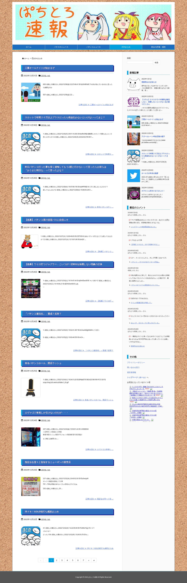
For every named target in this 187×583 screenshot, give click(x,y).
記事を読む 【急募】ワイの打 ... (99, 301)
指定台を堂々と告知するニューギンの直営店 (48, 462)
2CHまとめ (45, 75)
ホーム (26, 58)
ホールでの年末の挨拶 (150, 173)
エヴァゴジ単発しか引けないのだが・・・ (46, 412)
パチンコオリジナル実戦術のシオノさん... (145, 285)
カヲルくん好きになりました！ (153, 191)
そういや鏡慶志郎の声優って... (141, 303)
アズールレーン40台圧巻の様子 (153, 136)
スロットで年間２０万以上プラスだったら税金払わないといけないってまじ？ (65, 117)
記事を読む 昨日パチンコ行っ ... (99, 207)
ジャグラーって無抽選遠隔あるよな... (143, 227)
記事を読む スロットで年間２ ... (99, 154)
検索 (129, 58)
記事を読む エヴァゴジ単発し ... (99, 449)
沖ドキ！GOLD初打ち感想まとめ (42, 511)
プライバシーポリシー (136, 362)
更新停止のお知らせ (149, 82)
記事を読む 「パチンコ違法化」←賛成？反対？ (93, 350)
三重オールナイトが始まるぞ (40, 67)
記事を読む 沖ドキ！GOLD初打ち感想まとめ (94, 548)
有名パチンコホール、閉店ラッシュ (43, 363)
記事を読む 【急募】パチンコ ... (99, 251)
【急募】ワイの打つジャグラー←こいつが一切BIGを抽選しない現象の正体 (63, 264)
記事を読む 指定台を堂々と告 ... (99, 499)
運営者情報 (131, 372)
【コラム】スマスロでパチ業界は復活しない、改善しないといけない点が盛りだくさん (156, 101)
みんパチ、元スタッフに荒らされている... (145, 323)
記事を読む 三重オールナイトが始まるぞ (96, 104)
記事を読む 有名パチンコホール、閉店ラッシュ (93, 400)
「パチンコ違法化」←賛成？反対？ (43, 313)
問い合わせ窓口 (133, 367)
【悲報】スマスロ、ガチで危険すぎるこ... (145, 244)
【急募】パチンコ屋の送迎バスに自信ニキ (46, 219)
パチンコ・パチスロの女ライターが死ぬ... (145, 262)
